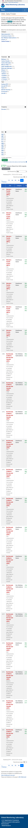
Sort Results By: (12, 171)
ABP (2, 136)
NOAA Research (6, 825)
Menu (3, 10)
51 (9, 180)
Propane (3, 72)
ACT (2, 139)
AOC (2, 148)
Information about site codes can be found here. (14, 162)
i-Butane (3, 73)
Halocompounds (5, 34)
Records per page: (18, 177)
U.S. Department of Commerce (10, 820)
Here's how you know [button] (13, 2)
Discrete (3, 109)
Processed (4, 91)
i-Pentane (4, 75)
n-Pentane (4, 79)
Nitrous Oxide (5, 64)
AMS (2, 143)
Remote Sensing (5, 89)
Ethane (3, 70)
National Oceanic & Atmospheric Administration (10, 823)
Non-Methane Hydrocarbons (8, 37)
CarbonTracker (5, 41)
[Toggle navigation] (25, 10)
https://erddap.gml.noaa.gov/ (8, 775)
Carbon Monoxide (6, 63)
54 (18, 180)
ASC (2, 152)
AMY (2, 147)
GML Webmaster (22, 777)
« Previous (4, 181)
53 (15, 180)
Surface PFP (4, 84)
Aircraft (3, 93)
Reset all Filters (5, 168)
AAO (2, 134)
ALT (2, 141)
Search (5, 160)
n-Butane (3, 77)
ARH (2, 150)
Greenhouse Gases (6, 36)
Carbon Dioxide (5, 61)
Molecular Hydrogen (6, 68)
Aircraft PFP (4, 86)
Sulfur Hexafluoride (6, 66)
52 (12, 180)
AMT (2, 145)
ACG (2, 138)
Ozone (3, 39)
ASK (2, 154)
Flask (2, 88)
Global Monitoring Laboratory (15, 4)
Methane (3, 59)
